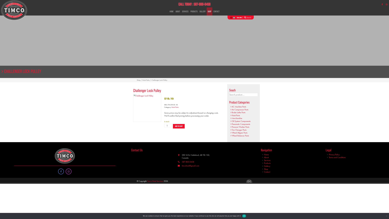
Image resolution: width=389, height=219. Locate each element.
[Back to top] (385, 211)
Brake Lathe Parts (238, 112)
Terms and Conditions (337, 157)
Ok (244, 216)
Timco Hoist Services (155, 181)
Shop (209, 11)
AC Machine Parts (239, 106)
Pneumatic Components (241, 124)
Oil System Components (241, 121)
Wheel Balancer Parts (240, 135)
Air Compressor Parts (240, 109)
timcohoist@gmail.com (190, 165)
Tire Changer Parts (239, 130)
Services (185, 11)
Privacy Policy (334, 154)
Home (172, 11)
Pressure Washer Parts (240, 127)
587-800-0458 (202, 4)
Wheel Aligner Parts (239, 132)
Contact (216, 11)
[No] (386, 216)
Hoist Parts (145, 80)
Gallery (203, 11)
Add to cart (179, 126)
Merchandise (237, 118)
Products (194, 11)
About (178, 11)
